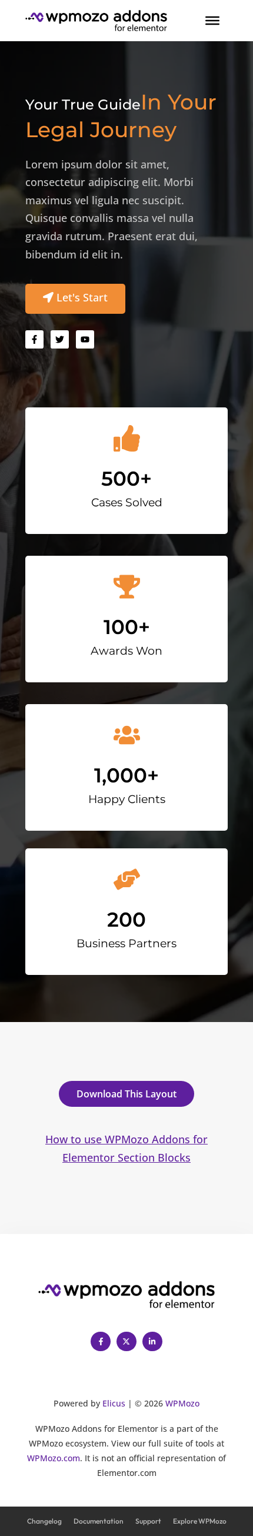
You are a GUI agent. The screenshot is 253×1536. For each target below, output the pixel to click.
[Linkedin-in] (152, 1342)
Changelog (44, 1521)
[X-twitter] (126, 1342)
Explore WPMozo (200, 1521)
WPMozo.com (53, 1458)
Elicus (113, 1403)
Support (148, 1521)
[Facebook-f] (101, 1342)
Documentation (99, 1521)
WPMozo (182, 1403)
